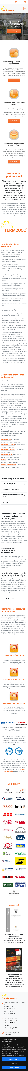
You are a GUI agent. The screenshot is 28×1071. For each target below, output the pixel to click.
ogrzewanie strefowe (8, 444)
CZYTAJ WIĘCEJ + (8, 598)
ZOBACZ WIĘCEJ (14, 31)
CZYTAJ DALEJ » (14, 80)
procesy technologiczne (8, 465)
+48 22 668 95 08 (12, 1022)
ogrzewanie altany (7, 454)
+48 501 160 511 (11, 1029)
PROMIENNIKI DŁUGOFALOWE (14, 703)
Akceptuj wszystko (14, 1059)
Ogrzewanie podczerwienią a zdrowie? (12, 501)
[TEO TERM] (7, 9)
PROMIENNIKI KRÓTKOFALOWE (14, 655)
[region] (14, 1054)
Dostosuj (14, 1063)
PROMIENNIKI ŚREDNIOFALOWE (14, 679)
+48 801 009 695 (12, 1027)
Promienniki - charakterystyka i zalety (13, 495)
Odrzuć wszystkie (14, 1067)
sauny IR (3, 459)
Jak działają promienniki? (11, 490)
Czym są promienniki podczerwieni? (9, 484)
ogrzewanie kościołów (8, 449)
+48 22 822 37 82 (12, 1018)
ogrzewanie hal (6, 439)
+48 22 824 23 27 (12, 1020)
